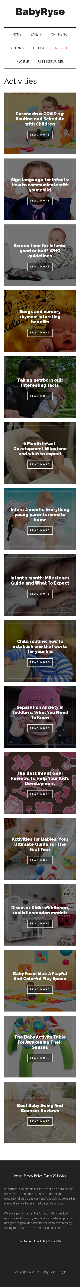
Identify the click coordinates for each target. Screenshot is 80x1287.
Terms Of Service (55, 1175)
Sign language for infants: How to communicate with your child (40, 189)
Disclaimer (25, 1241)
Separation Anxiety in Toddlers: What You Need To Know (40, 717)
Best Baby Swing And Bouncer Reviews (40, 1112)
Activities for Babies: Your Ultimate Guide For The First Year (40, 849)
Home (18, 1175)
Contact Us (54, 1241)
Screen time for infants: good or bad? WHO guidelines (40, 255)
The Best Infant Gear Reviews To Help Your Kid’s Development (40, 783)
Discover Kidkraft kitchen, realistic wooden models (40, 915)
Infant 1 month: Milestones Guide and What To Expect (40, 585)
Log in (62, 1272)
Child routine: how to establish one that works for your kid (40, 651)
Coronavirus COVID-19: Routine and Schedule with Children (40, 123)
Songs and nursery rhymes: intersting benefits (40, 321)
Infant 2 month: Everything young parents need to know (40, 519)
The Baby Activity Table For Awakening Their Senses (40, 1046)
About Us (39, 1241)
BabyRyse (40, 11)
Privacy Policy (33, 1175)
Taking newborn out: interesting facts (40, 387)
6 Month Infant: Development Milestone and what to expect (40, 453)
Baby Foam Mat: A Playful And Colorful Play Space (40, 981)
